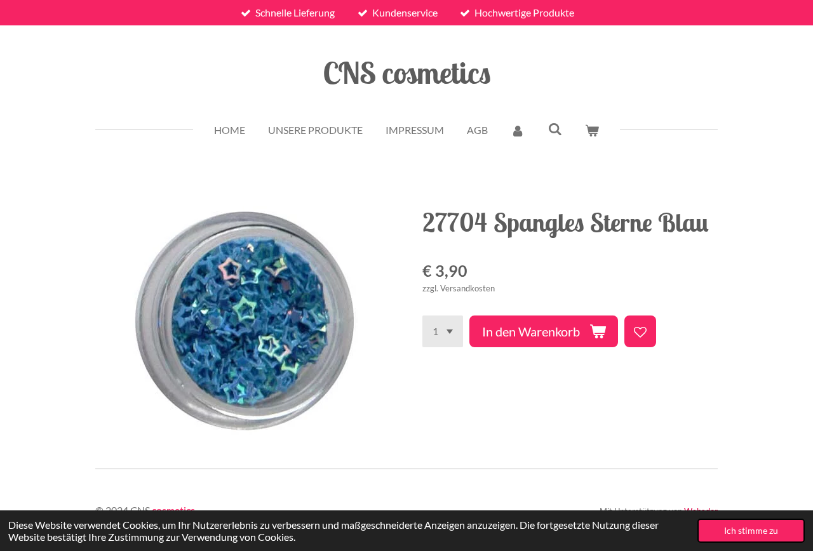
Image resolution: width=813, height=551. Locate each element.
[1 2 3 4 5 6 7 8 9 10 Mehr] (442, 331)
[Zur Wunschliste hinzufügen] (640, 331)
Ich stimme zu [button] (751, 530)
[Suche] (554, 128)
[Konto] (517, 130)
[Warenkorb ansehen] (592, 130)
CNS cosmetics (407, 72)
